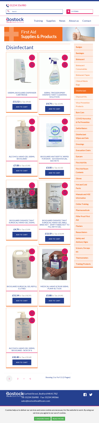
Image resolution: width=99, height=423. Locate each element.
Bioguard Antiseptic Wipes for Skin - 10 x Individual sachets (54, 158)
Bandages (80, 53)
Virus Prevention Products (83, 104)
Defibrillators (81, 128)
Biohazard (80, 59)
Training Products (83, 264)
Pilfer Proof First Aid (83, 218)
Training (38, 20)
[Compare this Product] (32, 65)
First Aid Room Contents (82, 170)
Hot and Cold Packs (81, 186)
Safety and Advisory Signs (82, 240)
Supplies (51, 20)
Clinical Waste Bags (82, 83)
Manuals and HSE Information (83, 196)
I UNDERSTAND (42, 418)
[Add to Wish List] (32, 58)
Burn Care (80, 112)
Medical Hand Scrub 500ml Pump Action (54, 287)
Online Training (82, 204)
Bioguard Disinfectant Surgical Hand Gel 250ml (22, 221)
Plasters (79, 226)
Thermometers (82, 258)
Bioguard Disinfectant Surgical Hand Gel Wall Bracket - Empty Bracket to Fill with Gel (54, 223)
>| (30, 378)
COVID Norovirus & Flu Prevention (83, 120)
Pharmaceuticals (83, 210)
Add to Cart (22, 107)
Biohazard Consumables (81, 67)
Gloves (79, 178)
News (62, 20)
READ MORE (58, 418)
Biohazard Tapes (83, 75)
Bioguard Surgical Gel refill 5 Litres (22, 287)
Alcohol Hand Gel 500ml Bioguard (22, 157)
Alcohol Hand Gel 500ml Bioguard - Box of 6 (22, 349)
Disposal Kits (81, 96)
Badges (79, 47)
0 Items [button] (74, 11)
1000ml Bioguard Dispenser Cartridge (22, 94)
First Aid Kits (81, 162)
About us (74, 20)
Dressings (80, 144)
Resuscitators (81, 232)
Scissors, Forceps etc (83, 250)
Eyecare (79, 156)
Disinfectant (81, 90)
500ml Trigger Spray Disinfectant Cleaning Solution (54, 95)
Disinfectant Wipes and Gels (82, 136)
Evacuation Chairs (83, 150)
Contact (86, 20)
